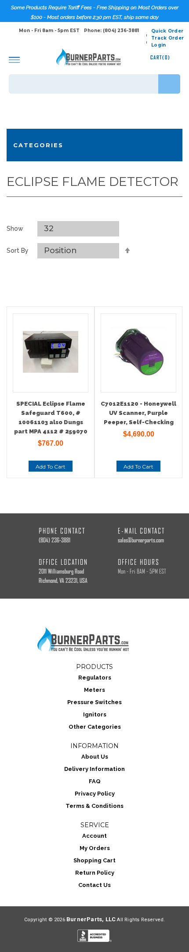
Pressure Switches (94, 702)
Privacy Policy (95, 793)
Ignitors (94, 714)
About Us (94, 756)
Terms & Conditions (94, 806)
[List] (104, 210)
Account (94, 835)
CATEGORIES (38, 145)
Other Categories (95, 726)
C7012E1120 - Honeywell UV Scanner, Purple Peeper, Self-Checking (138, 412)
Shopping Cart (94, 860)
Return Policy (94, 872)
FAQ (95, 781)
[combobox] (94, 84)
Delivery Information (94, 769)
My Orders (95, 848)
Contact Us (94, 885)
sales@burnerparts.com (141, 540)
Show (15, 228)
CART (160, 57)
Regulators (94, 677)
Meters (94, 690)
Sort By (18, 250)
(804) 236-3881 (54, 540)
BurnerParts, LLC (91, 919)
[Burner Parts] (88, 56)
